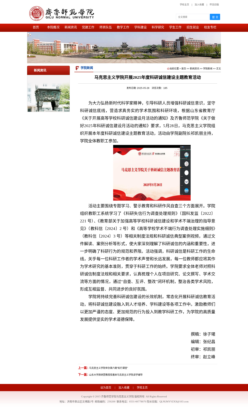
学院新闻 (207, 68)
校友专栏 (210, 27)
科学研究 (158, 27)
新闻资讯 (71, 27)
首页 (36, 27)
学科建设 (140, 27)
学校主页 (184, 4)
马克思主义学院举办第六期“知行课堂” (108, 368)
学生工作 (175, 27)
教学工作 (123, 27)
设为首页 (106, 387)
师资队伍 (105, 27)
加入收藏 (200, 4)
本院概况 (53, 27)
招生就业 (193, 27)
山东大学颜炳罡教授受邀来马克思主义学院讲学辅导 (116, 374)
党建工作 (88, 27)
